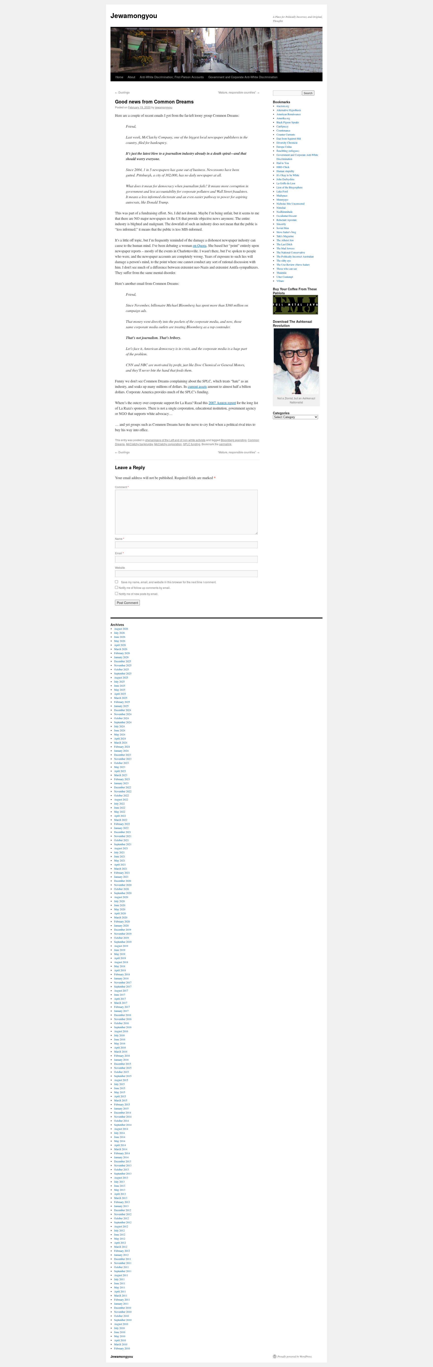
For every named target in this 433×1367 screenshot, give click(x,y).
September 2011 (122, 1271)
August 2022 (121, 799)
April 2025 (120, 693)
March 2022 (120, 820)
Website (120, 567)
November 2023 (122, 759)
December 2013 (122, 1161)
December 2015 (122, 1063)
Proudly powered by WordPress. (294, 1356)
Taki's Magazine (285, 236)
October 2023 (121, 763)
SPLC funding (191, 444)
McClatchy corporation (168, 444)
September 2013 (122, 1173)
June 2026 (119, 637)
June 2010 (119, 1332)
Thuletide (281, 272)
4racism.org (282, 106)
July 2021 (119, 852)
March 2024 (120, 742)
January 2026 (121, 657)
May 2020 (119, 909)
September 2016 (122, 1027)
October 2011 (121, 1267)
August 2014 (121, 1129)
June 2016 (119, 1039)
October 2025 (121, 669)
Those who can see (286, 268)
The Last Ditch (284, 244)
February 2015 (122, 1104)
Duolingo (122, 92)
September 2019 (122, 941)
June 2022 (119, 807)
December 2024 (122, 710)
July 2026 (119, 632)
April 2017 (120, 998)
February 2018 (122, 974)
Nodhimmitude (284, 211)
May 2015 (119, 1092)
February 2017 (122, 1007)
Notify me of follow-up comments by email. (144, 588)
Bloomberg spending (233, 440)
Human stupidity (285, 171)
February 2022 (122, 824)
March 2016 (120, 1051)
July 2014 (119, 1133)
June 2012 (119, 1234)
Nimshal (281, 207)
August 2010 (121, 1324)
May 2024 (119, 734)
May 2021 (119, 860)
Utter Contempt (284, 277)
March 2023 (120, 775)
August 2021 (121, 848)
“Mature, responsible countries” (238, 92)
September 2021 (122, 844)
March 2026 (120, 649)
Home (119, 77)
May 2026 (119, 641)
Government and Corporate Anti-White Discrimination (242, 77)
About (131, 77)
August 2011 (121, 1275)
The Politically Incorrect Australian (295, 256)
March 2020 (120, 917)
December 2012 (122, 1210)
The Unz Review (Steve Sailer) (293, 264)
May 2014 (119, 1141)
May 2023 (119, 767)
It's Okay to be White (287, 175)
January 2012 (121, 1255)
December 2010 (122, 1307)
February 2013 (122, 1202)
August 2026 (121, 628)
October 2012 (121, 1218)
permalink (225, 444)
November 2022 (122, 791)
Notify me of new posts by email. (138, 594)
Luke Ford (282, 191)
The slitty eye (283, 260)
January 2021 (121, 876)
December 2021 (122, 832)
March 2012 (120, 1246)
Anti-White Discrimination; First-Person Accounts (172, 77)
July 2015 (119, 1084)
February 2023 (122, 779)
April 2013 (120, 1194)
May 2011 (119, 1287)
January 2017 (121, 1011)
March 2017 (120, 1002)
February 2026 (122, 653)
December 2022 (122, 787)
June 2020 (119, 905)
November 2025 (122, 665)
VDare (280, 281)
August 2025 (121, 677)
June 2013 (119, 1185)
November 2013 (122, 1165)
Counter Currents (285, 134)
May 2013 (119, 1189)
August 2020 (121, 897)
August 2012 (121, 1226)
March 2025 (120, 698)
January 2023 (121, 783)
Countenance (283, 130)
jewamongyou (163, 107)
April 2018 (120, 970)
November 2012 (122, 1214)
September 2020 (122, 893)
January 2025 (121, 706)
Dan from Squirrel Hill (288, 138)
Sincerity (281, 224)
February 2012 (122, 1250)
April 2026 (120, 645)
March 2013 (120, 1198)
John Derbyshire (285, 179)
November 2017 (122, 982)
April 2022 (120, 815)
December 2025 (122, 661)
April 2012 (120, 1242)
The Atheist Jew (285, 240)
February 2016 (122, 1055)
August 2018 (121, 962)
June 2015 (119, 1088)
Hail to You (282, 163)
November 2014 (122, 1116)
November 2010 (122, 1311)
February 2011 (122, 1299)
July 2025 (119, 681)
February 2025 (122, 702)
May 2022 (119, 811)
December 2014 (122, 1112)
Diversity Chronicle (286, 142)
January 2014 (121, 1157)
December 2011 (122, 1259)
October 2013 (121, 1169)
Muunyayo (282, 199)
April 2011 (120, 1291)
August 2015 (121, 1080)
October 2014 (121, 1120)
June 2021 (119, 856)
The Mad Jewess (285, 248)
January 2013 (121, 1206)
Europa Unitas (284, 146)
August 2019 (121, 946)
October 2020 (121, 889)
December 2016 (122, 1015)
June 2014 (119, 1137)
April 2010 (120, 1340)
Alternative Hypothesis (288, 110)
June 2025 (119, 685)
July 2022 (119, 803)
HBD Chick (282, 167)
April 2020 (120, 913)
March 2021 (120, 868)
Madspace (281, 195)
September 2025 (122, 673)
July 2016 (119, 1035)
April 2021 (120, 864)
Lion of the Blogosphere (289, 187)
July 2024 (119, 726)
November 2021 (122, 836)
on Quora (199, 245)
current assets (197, 386)
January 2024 (121, 750)
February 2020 (122, 921)
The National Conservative (290, 252)
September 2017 (122, 986)
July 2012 (119, 1230)
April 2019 (120, 958)
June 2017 (119, 994)
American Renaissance (288, 114)
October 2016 (121, 1023)
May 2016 (119, 1043)
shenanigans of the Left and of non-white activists (175, 440)
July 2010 (119, 1328)
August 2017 (121, 990)
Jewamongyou (134, 15)
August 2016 (121, 1031)
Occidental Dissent (286, 216)
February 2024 (122, 746)
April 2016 (120, 1047)
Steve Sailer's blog (286, 232)
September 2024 (122, 722)
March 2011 (120, 1295)
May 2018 (119, 966)
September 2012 (122, 1222)
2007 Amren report (222, 402)
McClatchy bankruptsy (139, 444)
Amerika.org (283, 118)
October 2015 (121, 1072)
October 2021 (121, 840)
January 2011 (121, 1303)
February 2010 (122, 1348)
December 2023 (122, 754)
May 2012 (119, 1238)
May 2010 (119, 1336)
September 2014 (122, 1124)
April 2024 (120, 738)
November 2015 (122, 1068)
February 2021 (122, 872)
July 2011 (119, 1279)
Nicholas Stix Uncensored (290, 203)
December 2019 (122, 929)
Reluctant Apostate (286, 220)
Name (119, 539)
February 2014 (122, 1153)
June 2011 (119, 1283)
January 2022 (121, 828)
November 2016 (122, 1019)
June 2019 (119, 950)
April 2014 (120, 1145)
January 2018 (121, 978)
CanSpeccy (282, 126)
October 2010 (121, 1316)
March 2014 (120, 1149)
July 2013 (119, 1181)
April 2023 (120, 771)
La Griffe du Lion (285, 183)
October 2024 (121, 718)
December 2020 (122, 880)
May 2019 (119, 954)
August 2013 (121, 1177)
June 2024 (119, 730)
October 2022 (121, 795)
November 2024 (122, 714)
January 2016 (121, 1059)
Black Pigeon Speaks (287, 122)
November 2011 (122, 1263)
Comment (122, 487)
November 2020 (122, 885)
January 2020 (121, 925)
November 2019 (122, 933)
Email (119, 553)
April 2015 (120, 1096)
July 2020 (119, 901)
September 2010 (122, 1320)
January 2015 (121, 1108)
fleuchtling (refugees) (287, 150)
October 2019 (121, 937)
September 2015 (122, 1076)
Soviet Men (282, 228)
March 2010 (120, 1344)
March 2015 (120, 1100)
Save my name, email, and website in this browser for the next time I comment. (168, 582)
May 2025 (119, 689)
